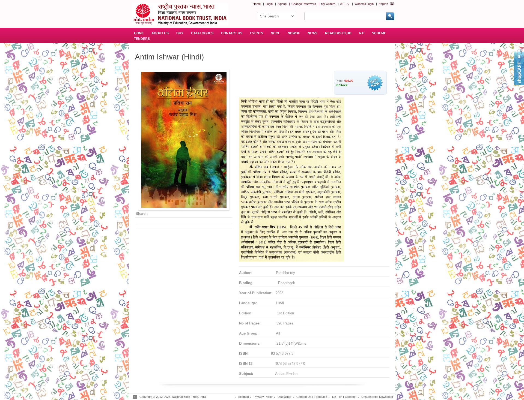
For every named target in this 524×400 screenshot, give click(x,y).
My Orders (328, 3)
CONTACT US (231, 33)
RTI (361, 33)
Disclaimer (284, 396)
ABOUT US (160, 33)
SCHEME (379, 33)
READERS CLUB (338, 33)
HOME (139, 33)
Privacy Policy (263, 396)
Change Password (303, 3)
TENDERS (142, 39)
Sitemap (243, 396)
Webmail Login (364, 3)
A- (348, 3)
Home (257, 3)
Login (269, 3)
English (383, 3)
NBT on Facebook (344, 396)
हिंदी (392, 3)
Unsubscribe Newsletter (377, 396)
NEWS (312, 33)
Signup (282, 3)
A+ (342, 3)
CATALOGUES (202, 33)
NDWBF (294, 33)
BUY (179, 33)
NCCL (275, 33)
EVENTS (256, 33)
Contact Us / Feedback (311, 396)
